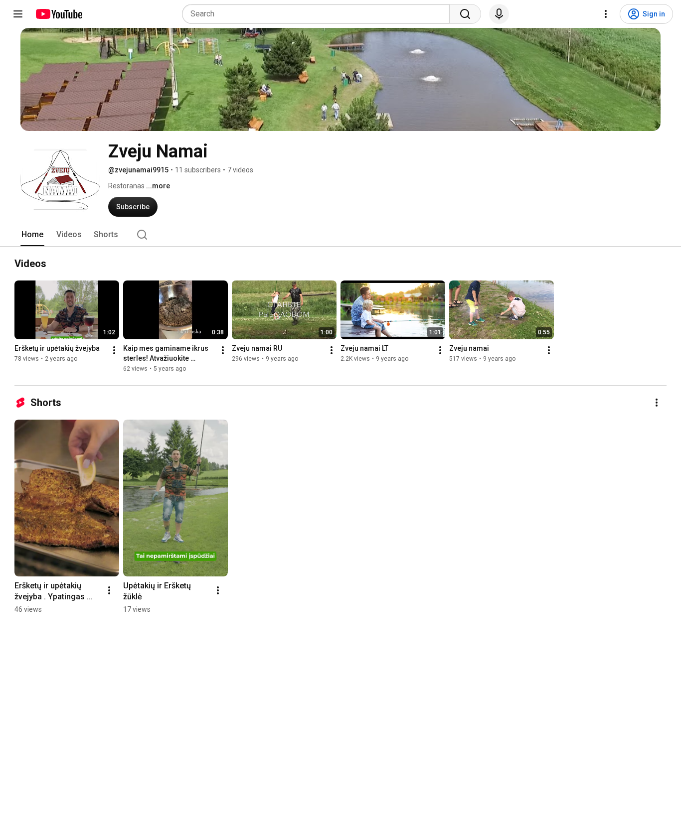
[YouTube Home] (58, 14)
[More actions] (114, 350)
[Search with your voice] (499, 14)
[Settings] (606, 14)
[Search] (465, 14)
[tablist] (340, 235)
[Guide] (18, 14)
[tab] (32, 235)
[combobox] (318, 14)
